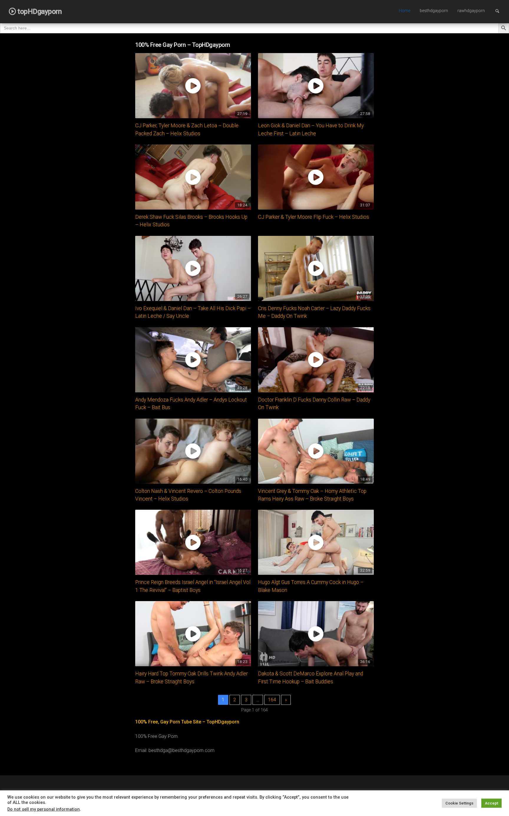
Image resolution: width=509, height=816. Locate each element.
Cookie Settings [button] (459, 803)
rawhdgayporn (471, 10)
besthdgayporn (434, 10)
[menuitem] (404, 11)
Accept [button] (491, 803)
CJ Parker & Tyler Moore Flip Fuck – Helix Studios (313, 217)
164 (272, 700)
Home (404, 10)
